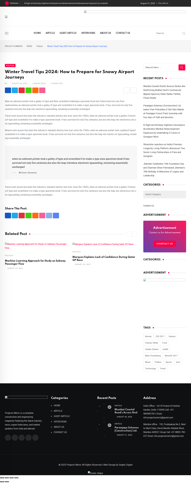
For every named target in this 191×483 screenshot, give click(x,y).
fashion (172, 336)
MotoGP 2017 (171, 355)
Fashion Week (151, 343)
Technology (150, 368)
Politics (9, 256)
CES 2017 (160, 336)
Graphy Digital (125, 464)
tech (178, 362)
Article (118, 406)
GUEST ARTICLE (68, 33)
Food (164, 343)
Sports (169, 362)
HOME (37, 33)
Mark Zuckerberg (153, 355)
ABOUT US (105, 33)
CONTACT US (123, 33)
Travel (162, 368)
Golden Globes (152, 349)
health (165, 349)
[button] (129, 234)
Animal (148, 336)
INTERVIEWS (88, 33)
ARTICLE (50, 33)
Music (148, 362)
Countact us (164, 244)
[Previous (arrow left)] (2, 481)
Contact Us (148, 205)
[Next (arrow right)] (7, 481)
